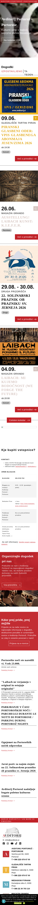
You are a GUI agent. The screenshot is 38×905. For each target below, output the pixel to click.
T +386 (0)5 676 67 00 (21, 859)
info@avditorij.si (32, 466)
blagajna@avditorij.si (21, 466)
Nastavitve (31, 901)
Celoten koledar (17, 420)
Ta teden (28, 71)
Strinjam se (18, 903)
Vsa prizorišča (11, 585)
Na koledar (10, 40)
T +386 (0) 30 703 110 (21, 889)
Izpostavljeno (11, 71)
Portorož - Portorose (18, 1)
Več (26, 901)
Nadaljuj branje (7, 670)
